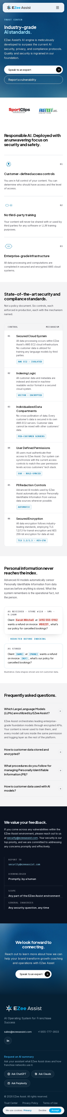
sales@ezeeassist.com (18, 1031)
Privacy (27, 1110)
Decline (42, 1110)
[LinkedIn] (8, 1040)
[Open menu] (57, 7)
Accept (55, 1110)
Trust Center (11, 1103)
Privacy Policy (30, 1103)
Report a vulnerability (22, 79)
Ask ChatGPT (19, 1074)
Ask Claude (45, 1074)
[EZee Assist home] (19, 7)
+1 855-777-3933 (48, 1031)
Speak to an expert (19, 69)
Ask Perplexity (19, 1083)
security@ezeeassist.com (22, 837)
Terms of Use (50, 1103)
